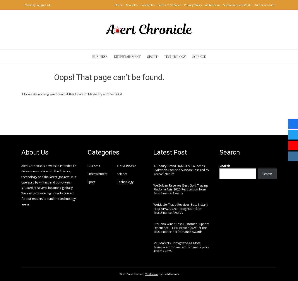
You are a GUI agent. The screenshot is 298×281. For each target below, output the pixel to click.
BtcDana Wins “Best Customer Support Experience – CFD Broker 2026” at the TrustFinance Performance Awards (181, 228)
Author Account (264, 5)
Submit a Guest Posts (237, 5)
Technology (175, 56)
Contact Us (147, 5)
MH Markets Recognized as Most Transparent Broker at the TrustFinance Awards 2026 (181, 247)
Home (119, 5)
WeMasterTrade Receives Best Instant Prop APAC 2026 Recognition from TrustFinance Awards (180, 208)
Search (224, 166)
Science (199, 56)
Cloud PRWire (126, 166)
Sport (152, 56)
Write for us (212, 5)
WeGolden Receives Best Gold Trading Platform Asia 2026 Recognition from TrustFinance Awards (180, 189)
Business (99, 56)
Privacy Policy (193, 5)
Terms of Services (169, 5)
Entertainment (127, 56)
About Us (132, 5)
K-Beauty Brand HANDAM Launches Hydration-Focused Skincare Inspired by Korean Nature (181, 170)
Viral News (151, 274)
